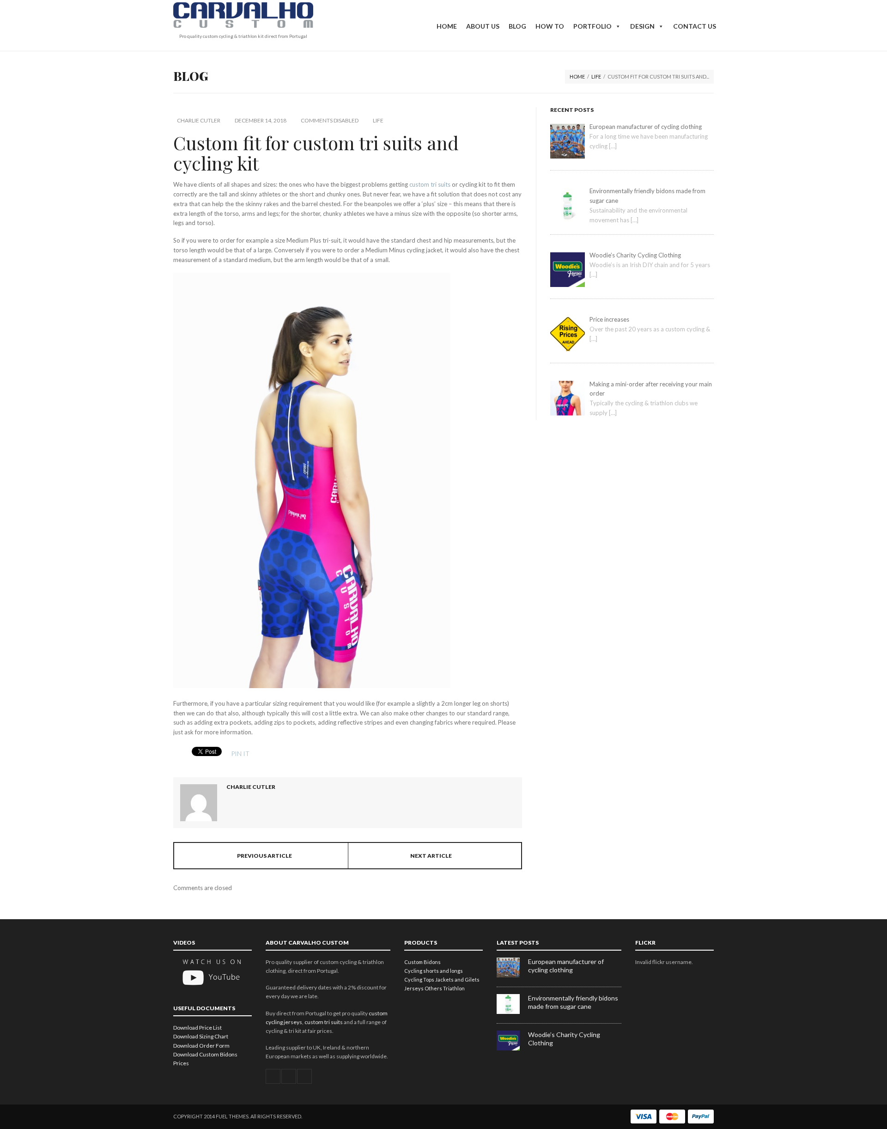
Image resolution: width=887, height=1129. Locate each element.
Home (447, 26)
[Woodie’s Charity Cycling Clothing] (512, 1048)
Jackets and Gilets (457, 979)
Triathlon (454, 988)
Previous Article (264, 855)
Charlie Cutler (198, 120)
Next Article (431, 855)
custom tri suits (429, 184)
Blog (517, 26)
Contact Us (694, 26)
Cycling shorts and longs (433, 971)
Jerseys (414, 988)
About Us (482, 26)
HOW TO (549, 26)
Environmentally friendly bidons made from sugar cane (573, 1002)
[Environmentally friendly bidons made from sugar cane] (512, 1011)
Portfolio (592, 26)
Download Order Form (201, 1045)
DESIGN (642, 26)
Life (596, 76)
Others (433, 988)
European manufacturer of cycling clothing (566, 966)
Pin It (240, 753)
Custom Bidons (422, 962)
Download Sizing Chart (200, 1036)
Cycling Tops (419, 979)
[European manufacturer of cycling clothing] (512, 975)
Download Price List (197, 1027)
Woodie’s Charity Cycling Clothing (564, 1039)
